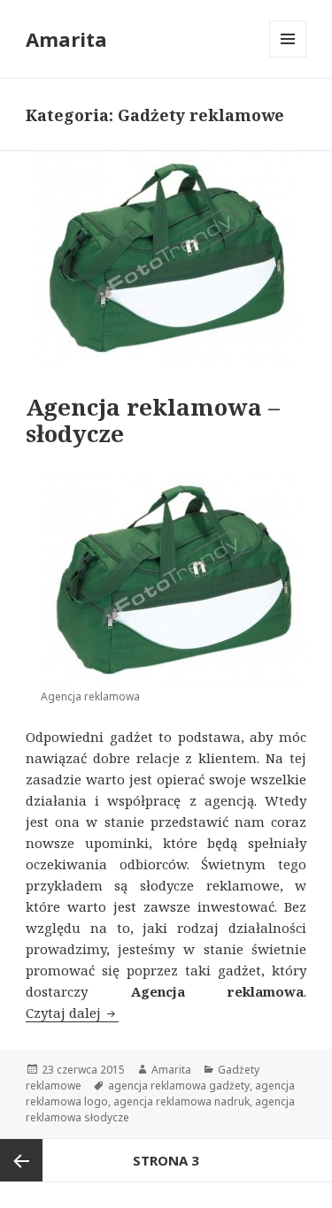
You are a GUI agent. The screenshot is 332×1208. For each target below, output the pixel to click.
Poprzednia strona (21, 1160)
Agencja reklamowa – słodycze (153, 420)
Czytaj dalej (72, 1012)
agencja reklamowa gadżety (179, 1085)
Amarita (66, 39)
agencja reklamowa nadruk (181, 1101)
